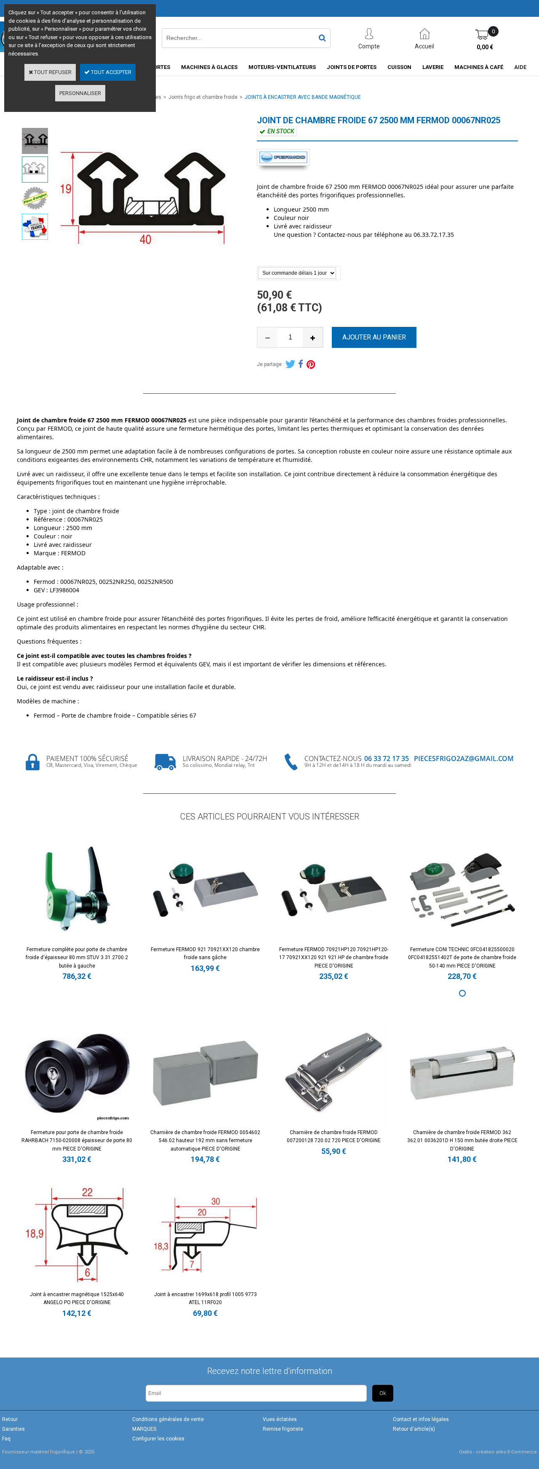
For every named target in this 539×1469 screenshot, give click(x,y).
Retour (10, 1419)
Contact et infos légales (421, 1419)
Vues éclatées (280, 1419)
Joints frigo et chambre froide (202, 97)
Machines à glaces (209, 67)
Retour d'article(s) (414, 1429)
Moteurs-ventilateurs (282, 67)
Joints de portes (351, 67)
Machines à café (478, 67)
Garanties (13, 1429)
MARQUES (144, 1429)
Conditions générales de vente (168, 1419)
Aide (520, 67)
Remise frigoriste (283, 1429)
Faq (6, 1439)
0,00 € (485, 47)
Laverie (432, 67)
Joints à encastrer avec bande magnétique (303, 97)
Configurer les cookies (158, 1439)
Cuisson (399, 67)
